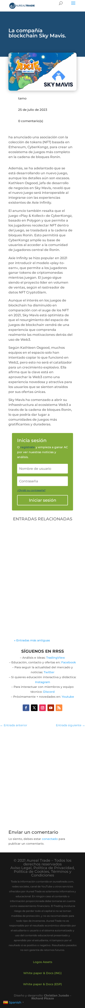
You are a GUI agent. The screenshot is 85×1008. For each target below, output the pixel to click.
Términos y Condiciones (51, 873)
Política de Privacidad (53, 868)
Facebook (68, 662)
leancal (29, 587)
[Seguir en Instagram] (42, 707)
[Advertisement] (42, 776)
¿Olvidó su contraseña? (31, 490)
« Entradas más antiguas (32, 640)
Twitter (49, 672)
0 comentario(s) (30, 121)
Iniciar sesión (42, 500)
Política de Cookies (31, 871)
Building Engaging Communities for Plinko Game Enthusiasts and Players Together (38, 578)
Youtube (68, 697)
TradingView (55, 657)
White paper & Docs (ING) (42, 973)
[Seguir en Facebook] (26, 707)
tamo (22, 98)
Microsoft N (26, 592)
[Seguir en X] (34, 707)
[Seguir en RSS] (59, 707)
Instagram (42, 682)
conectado (50, 839)
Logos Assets (42, 962)
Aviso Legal (21, 868)
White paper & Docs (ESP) (42, 984)
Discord (49, 692)
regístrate (27, 447)
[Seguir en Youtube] (50, 707)
